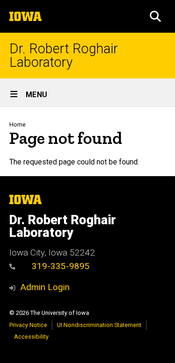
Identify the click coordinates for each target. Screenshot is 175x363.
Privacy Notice (28, 324)
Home (17, 124)
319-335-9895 (59, 266)
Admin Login (45, 287)
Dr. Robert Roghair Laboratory (63, 55)
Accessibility (31, 336)
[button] (155, 16)
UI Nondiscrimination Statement (99, 324)
